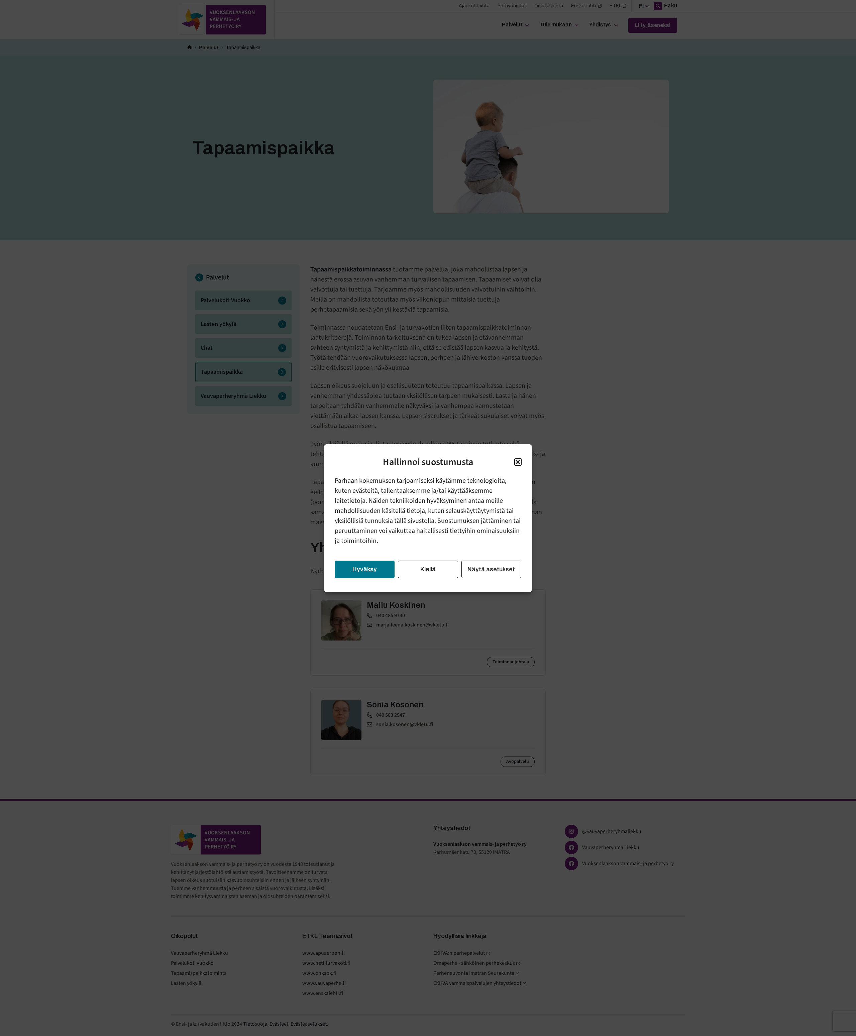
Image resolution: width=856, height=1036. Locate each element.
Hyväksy (364, 569)
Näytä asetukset (491, 569)
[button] (518, 462)
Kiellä (428, 569)
